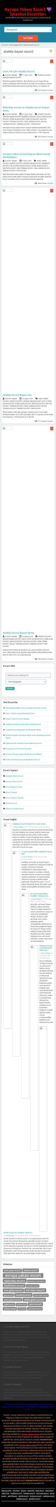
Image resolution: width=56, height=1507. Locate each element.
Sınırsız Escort (23, 124)
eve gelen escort (13, 1290)
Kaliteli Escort (30, 641)
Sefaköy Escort (22, 1304)
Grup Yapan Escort (25, 168)
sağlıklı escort (9, 1304)
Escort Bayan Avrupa (14, 787)
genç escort (8, 1295)
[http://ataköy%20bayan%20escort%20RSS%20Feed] (51, 51)
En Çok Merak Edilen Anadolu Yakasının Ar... (39, 895)
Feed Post (5, 1493)
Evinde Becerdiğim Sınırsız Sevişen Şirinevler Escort (26, 708)
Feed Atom (40, 1490)
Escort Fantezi (11, 792)
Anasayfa (4, 45)
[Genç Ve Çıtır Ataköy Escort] (8, 62)
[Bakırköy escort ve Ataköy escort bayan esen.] (8, 98)
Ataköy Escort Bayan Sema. (19, 632)
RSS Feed (16, 1490)
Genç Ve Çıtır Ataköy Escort (19, 71)
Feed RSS (31, 1490)
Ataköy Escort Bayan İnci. (17, 394)
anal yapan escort (12, 1270)
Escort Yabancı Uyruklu (15, 798)
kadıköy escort (22, 1499)
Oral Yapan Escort (32, 121)
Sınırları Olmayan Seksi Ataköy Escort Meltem (24, 754)
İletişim (28, 38)
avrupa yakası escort (23, 1275)
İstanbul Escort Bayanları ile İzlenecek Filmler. (23, 730)
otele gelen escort (34, 1299)
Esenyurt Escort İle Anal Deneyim (19, 749)
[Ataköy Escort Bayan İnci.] (8, 191)
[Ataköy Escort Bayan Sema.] (8, 429)
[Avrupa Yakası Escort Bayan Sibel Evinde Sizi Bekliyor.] (8, 144)
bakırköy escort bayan (36, 1281)
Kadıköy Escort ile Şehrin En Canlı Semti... (30, 824)
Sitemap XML (6, 1490)
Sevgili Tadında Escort (19, 644)
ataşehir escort (29, 1493)
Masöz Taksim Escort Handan (17, 719)
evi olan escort (35, 1290)
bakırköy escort (14, 1280)
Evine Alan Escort (17, 119)
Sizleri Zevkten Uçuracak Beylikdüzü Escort (23, 760)
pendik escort (23, 1496)
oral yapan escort (12, 1299)
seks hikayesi (12, 1496)
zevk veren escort (35, 1309)
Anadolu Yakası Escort (14, 776)
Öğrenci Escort (16, 121)
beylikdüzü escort (14, 1285)
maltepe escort (16, 1493)
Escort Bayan (11, 75)
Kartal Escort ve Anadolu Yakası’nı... (18, 1233)
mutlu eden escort (41, 1295)
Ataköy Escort (44, 75)
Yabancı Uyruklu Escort (15, 809)
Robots (23, 1490)
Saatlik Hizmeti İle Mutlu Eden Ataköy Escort (23, 724)
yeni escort (22, 1309)
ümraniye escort (42, 1493)
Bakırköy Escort (29, 117)
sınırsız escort (10, 1309)
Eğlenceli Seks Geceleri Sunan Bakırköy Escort (24, 743)
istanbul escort (23, 1295)
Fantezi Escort (32, 119)
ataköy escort (31, 1270)
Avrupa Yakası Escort (12, 77)
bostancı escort (36, 1496)
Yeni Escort (36, 124)
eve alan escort (32, 1286)
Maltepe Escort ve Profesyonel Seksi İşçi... (45, 948)
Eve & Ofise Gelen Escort (20, 166)
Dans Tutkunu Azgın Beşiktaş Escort (20, 713)
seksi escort (35, 1304)
